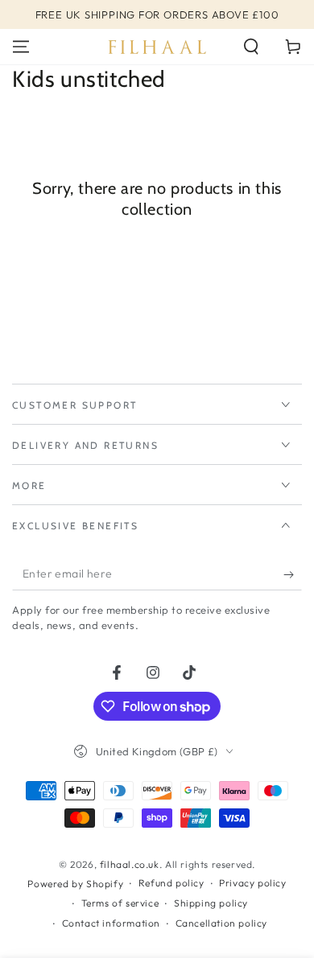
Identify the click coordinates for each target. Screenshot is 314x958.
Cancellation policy (221, 923)
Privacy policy (252, 883)
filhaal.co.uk (129, 864)
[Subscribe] (292, 574)
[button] (251, 46)
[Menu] (21, 46)
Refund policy (171, 883)
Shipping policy (211, 903)
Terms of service (120, 903)
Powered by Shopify (75, 884)
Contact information (111, 923)
